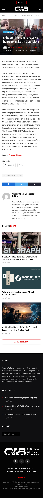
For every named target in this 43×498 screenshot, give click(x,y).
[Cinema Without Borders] (21, 9)
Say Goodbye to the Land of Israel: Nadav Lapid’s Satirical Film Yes (20, 416)
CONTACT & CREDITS (15, 472)
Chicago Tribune (15, 155)
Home (10, 468)
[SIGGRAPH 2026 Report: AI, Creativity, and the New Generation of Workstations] (21, 243)
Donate (21, 2)
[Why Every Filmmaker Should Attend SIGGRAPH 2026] (21, 278)
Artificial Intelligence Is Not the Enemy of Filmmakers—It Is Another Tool (19, 328)
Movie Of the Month (24, 468)
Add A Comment (21, 342)
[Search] (39, 8)
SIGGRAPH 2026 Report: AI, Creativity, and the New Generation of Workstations (20, 258)
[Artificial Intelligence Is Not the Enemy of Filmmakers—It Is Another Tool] (21, 313)
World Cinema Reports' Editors (23, 47)
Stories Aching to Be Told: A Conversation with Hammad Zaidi (22, 407)
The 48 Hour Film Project (12, 175)
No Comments (20, 50)
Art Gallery (31, 472)
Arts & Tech (8, 32)
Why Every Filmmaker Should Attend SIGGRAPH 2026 (18, 293)
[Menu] (3, 8)
